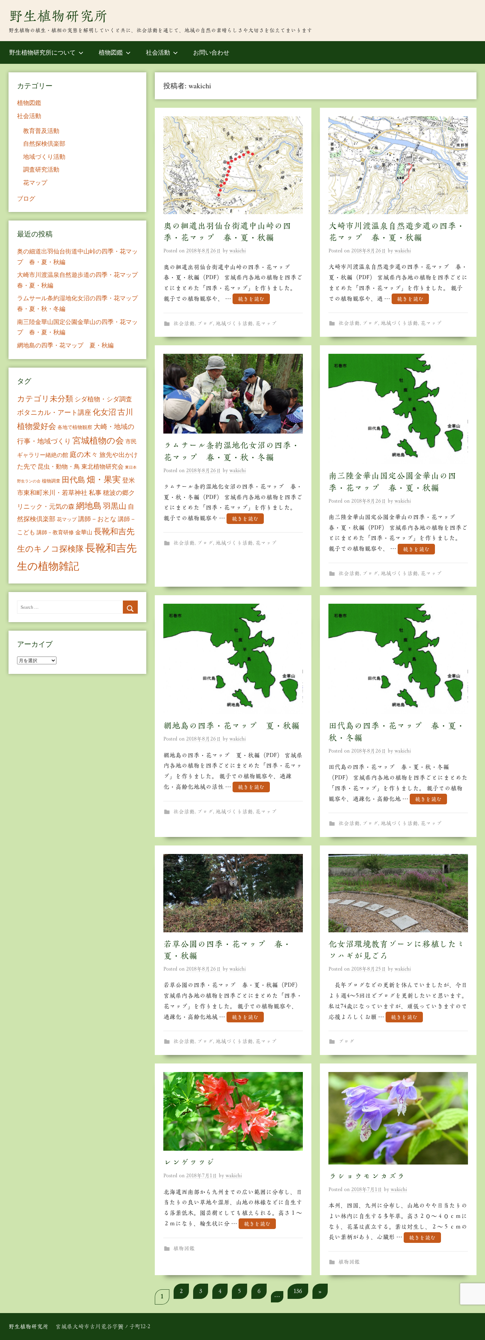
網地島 (89, 505)
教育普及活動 (41, 131)
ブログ (205, 323)
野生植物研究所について (42, 52)
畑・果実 (104, 479)
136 (298, 1291)
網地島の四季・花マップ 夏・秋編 (231, 725)
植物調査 (51, 481)
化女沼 (104, 412)
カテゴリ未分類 (45, 398)
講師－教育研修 (55, 532)
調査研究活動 (41, 169)
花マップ (266, 323)
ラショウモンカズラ (366, 1176)
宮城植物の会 (98, 440)
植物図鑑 (111, 52)
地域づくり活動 (234, 323)
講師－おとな (97, 518)
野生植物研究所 (58, 16)
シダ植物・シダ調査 (103, 399)
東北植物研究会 (102, 466)
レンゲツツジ (188, 1162)
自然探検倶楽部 (44, 143)
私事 (95, 492)
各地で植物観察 (75, 427)
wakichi (237, 250)
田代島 (73, 479)
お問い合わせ (211, 52)
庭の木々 (84, 454)
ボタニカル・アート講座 (54, 412)
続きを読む (251, 299)
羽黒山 (114, 506)
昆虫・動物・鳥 (59, 466)
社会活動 (158, 52)
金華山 (83, 532)
